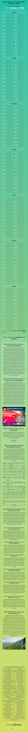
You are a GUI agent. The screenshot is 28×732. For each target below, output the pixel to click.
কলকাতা (14, 489)
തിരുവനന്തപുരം (11, 501)
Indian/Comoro (8, 711)
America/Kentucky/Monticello (14, 698)
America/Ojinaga (20, 696)
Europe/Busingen (20, 679)
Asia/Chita (20, 683)
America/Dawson (8, 715)
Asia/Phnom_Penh (20, 715)
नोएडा (20, 494)
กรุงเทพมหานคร (11, 468)
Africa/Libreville (19, 673)
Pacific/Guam (8, 677)
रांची (10, 497)
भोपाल (4, 471)
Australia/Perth (20, 677)
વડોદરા (18, 501)
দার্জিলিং (14, 474)
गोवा (12, 477)
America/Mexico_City (8, 713)
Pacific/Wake (20, 709)
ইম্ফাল (24, 482)
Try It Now (14, 440)
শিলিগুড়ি (17, 497)
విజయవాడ (23, 501)
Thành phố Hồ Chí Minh (8, 482)
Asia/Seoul (19, 669)
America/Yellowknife (19, 717)
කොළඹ (10, 474)
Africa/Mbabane (19, 713)
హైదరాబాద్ (19, 482)
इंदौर (4, 486)
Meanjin (15, 471)
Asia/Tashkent (8, 669)
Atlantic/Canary (21, 681)
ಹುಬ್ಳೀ (15, 482)
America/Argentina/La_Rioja (9, 681)
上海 (13, 497)
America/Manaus (20, 694)
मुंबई (4, 494)
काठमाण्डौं (9, 489)
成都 (24, 471)
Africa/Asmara (20, 711)
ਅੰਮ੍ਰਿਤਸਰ (17, 463)
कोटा (18, 489)
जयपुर (11, 486)
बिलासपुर (10, 471)
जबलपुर (7, 486)
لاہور (4, 492)
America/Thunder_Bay (8, 679)
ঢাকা (23, 474)
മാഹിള (17, 492)
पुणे (3, 497)
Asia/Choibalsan (6, 692)
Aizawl (5, 463)
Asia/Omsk (8, 702)
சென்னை (5, 474)
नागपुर (13, 494)
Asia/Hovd (15, 671)
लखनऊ (8, 492)
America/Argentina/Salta (8, 686)
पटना (24, 494)
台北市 (3, 502)
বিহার (7, 471)
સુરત (24, 497)
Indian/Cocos (8, 696)
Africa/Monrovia (14, 719)
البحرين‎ (22, 466)
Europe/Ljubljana (20, 700)
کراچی (4, 489)
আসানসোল (5, 466)
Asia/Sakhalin (20, 686)
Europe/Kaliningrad (7, 671)
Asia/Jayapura (8, 690)
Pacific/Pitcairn (20, 707)
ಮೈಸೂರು (8, 494)
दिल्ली (19, 474)
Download (21, 8)
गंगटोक (9, 477)
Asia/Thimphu (8, 673)
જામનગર (16, 486)
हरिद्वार (4, 482)
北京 (18, 468)
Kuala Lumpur (23, 489)
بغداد (17, 466)
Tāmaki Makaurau (11, 466)
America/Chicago (20, 702)
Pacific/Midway (14, 692)
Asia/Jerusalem (8, 675)
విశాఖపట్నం (14, 505)
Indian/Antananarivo (8, 705)
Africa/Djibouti (8, 683)
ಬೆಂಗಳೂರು (5, 468)
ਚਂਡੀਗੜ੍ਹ (20, 471)
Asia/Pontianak (20, 705)
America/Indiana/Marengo (9, 700)
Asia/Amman (22, 671)
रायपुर (7, 497)
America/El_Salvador (8, 694)
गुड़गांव (16, 477)
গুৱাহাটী (20, 477)
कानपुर (24, 486)
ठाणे (6, 501)
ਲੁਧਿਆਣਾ (13, 492)
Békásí (23, 468)
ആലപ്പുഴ (11, 463)
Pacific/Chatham (21, 688)
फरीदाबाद (4, 477)
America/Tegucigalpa (19, 690)
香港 (11, 482)
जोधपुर (20, 486)
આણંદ (22, 463)
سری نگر (21, 497)
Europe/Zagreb (20, 675)
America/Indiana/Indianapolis (9, 688)
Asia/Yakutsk (8, 707)
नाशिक (16, 494)
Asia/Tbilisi (22, 692)
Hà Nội (23, 477)
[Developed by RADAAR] (14, 724)
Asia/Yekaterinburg (8, 709)
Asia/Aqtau (8, 717)
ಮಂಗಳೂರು (23, 492)
